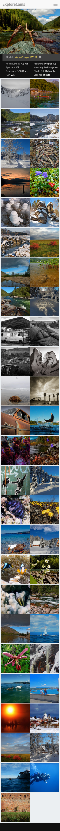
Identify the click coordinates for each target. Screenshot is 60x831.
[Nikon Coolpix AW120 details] (39, 57)
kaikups (46, 75)
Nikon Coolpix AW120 (26, 57)
